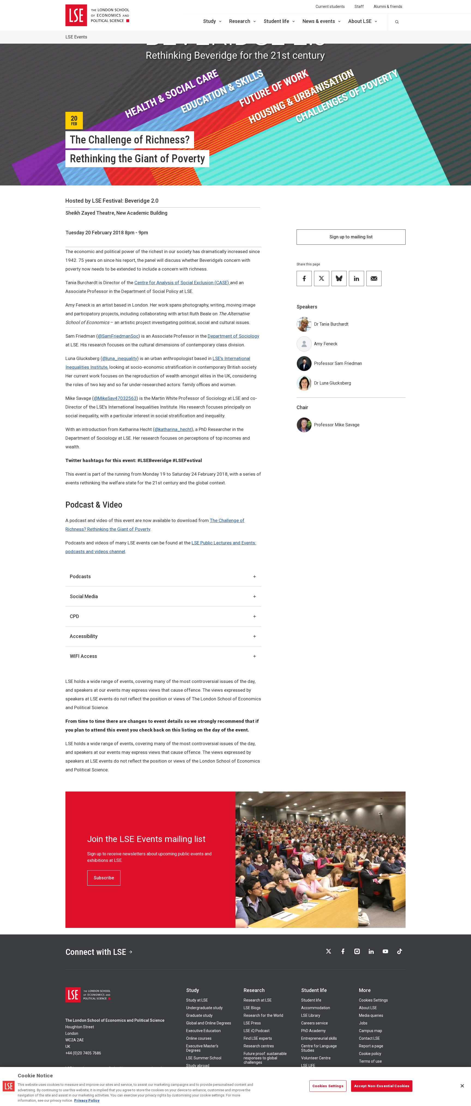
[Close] (462, 1086)
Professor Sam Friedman (338, 363)
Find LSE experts (258, 1038)
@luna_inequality (119, 358)
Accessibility (84, 636)
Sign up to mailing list (351, 236)
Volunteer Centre (316, 1058)
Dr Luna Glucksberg (332, 383)
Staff (359, 6)
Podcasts (80, 576)
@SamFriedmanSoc (118, 336)
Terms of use (370, 1061)
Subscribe (104, 877)
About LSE (360, 21)
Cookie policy (370, 1053)
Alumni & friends (388, 6)
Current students (330, 6)
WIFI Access (83, 656)
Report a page (371, 1046)
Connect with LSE (95, 952)
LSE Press (252, 1023)
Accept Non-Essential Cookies (382, 1086)
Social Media (84, 596)
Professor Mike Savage (337, 424)
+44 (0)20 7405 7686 (83, 1053)
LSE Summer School (203, 1058)
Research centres (259, 1046)
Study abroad (197, 1065)
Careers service (314, 1023)
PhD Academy (313, 1031)
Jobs (363, 1023)
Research (239, 21)
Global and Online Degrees (208, 1023)
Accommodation (315, 1008)
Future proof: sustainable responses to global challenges (265, 1058)
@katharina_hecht (173, 429)
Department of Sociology (233, 336)
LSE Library (310, 1015)
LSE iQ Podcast (257, 1031)
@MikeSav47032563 (115, 398)
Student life (276, 21)
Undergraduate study (204, 1008)
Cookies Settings (373, 1000)
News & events (319, 21)
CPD (74, 616)
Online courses (199, 1038)
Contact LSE (369, 1038)
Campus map (370, 1031)
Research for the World (263, 1015)
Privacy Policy (86, 1100)
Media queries (371, 1015)
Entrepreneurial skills (319, 1038)
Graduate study (199, 1015)
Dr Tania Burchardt (331, 324)
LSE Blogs (252, 1008)
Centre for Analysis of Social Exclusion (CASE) (182, 282)
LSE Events (76, 37)
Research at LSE (258, 1000)
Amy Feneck (325, 343)
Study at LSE (197, 1000)
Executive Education (203, 1031)
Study (209, 21)
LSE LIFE (308, 1065)
